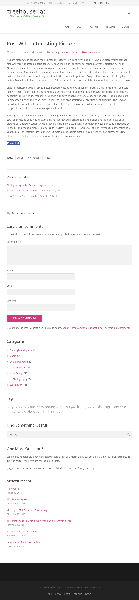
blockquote (12, 407)
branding (23, 407)
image (82, 406)
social (20, 412)
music (92, 407)
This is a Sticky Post (18, 499)
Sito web (11, 300)
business (37, 407)
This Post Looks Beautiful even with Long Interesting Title (39, 520)
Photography (58, 52)
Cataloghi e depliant (21, 350)
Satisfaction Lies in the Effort (23, 190)
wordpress (48, 411)
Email (10, 285)
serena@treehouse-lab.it (65, 3)
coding (49, 407)
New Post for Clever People (22, 196)
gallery (73, 407)
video (47, 157)
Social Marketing (19, 361)
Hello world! (13, 488)
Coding (14, 355)
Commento (14, 241)
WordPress (16, 384)
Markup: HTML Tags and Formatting (27, 510)
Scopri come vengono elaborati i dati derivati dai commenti (96, 327)
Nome (10, 270)
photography (34, 157)
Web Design (72, 52)
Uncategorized (18, 367)
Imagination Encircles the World (25, 542)
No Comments (92, 52)
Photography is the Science (22, 185)
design (20, 157)
